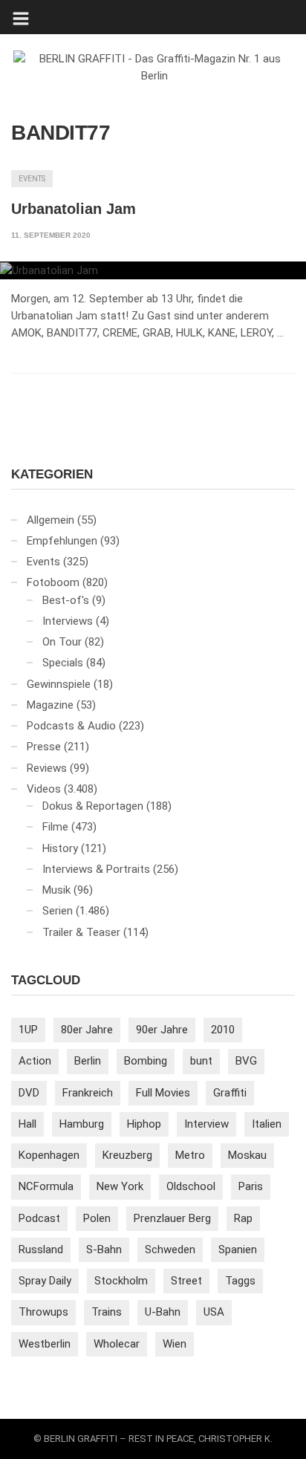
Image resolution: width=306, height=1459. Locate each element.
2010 (223, 1029)
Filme (55, 827)
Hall (27, 1124)
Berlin (87, 1061)
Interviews (67, 621)
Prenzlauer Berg (172, 1218)
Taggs (240, 1280)
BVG (246, 1061)
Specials (62, 662)
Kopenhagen (49, 1155)
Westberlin (45, 1344)
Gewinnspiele (59, 684)
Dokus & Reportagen (92, 806)
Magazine (50, 705)
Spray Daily (45, 1280)
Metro (190, 1155)
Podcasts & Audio (71, 725)
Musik (56, 890)
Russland (41, 1249)
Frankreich (87, 1092)
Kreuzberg (127, 1155)
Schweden (170, 1249)
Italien (266, 1124)
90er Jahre (162, 1029)
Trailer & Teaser (81, 932)
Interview (206, 1124)
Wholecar (117, 1344)
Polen (97, 1218)
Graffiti (230, 1092)
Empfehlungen (62, 540)
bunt (201, 1061)
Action (35, 1061)
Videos (44, 789)
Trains (106, 1312)
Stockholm (121, 1280)
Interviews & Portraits (96, 869)
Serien (57, 910)
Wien (174, 1344)
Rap (243, 1218)
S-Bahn (104, 1249)
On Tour (62, 642)
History (60, 848)
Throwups (43, 1312)
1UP (28, 1029)
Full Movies (163, 1092)
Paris (250, 1186)
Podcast (39, 1218)
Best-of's (65, 600)
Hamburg (81, 1124)
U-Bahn (162, 1312)
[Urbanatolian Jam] (153, 270)
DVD (29, 1092)
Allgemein (50, 520)
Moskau (247, 1155)
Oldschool (190, 1186)
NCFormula (46, 1186)
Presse (44, 746)
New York (120, 1186)
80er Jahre (87, 1029)
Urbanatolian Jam (73, 209)
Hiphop (144, 1124)
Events (32, 179)
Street (186, 1280)
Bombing (145, 1061)
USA (214, 1312)
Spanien (237, 1249)
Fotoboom (53, 582)
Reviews (47, 768)
